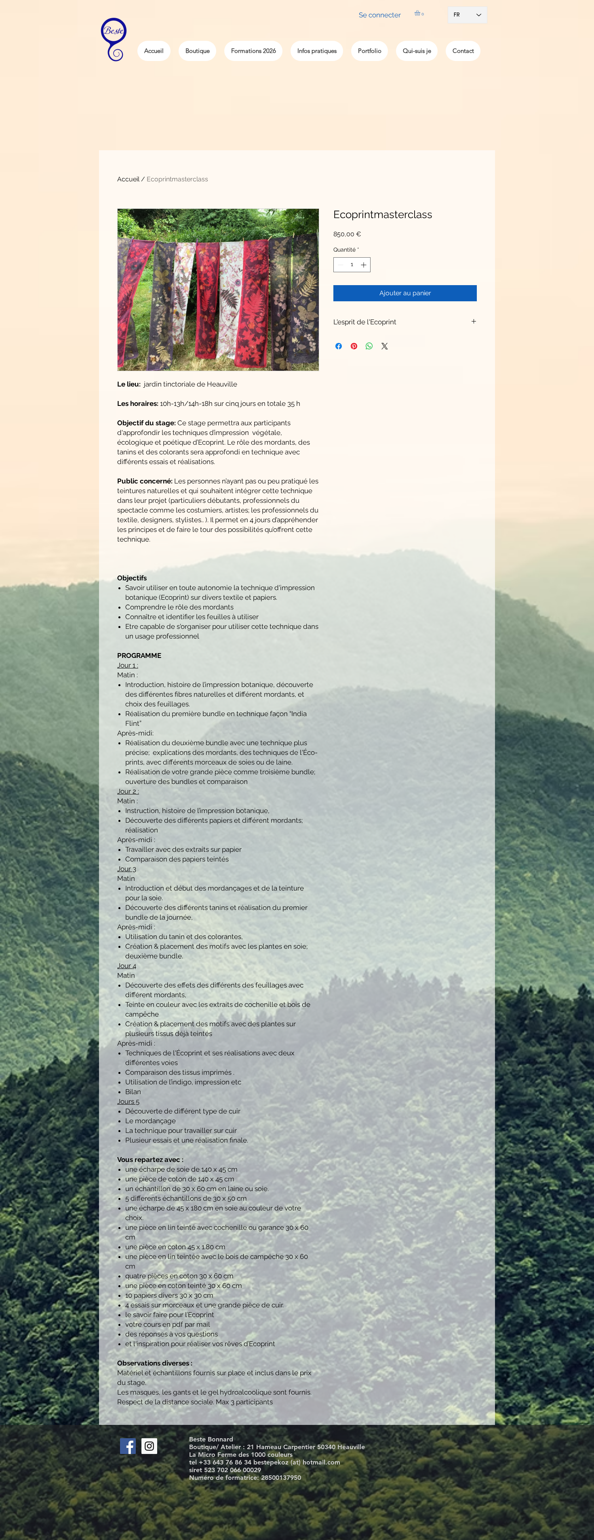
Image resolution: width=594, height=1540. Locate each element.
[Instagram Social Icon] (149, 1446)
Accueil (128, 179)
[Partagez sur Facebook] (338, 346)
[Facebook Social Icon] (128, 1446)
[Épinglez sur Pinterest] (354, 346)
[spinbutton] (352, 265)
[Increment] (364, 265)
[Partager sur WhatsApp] (369, 346)
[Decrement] (340, 265)
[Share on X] (385, 346)
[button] (421, 13)
